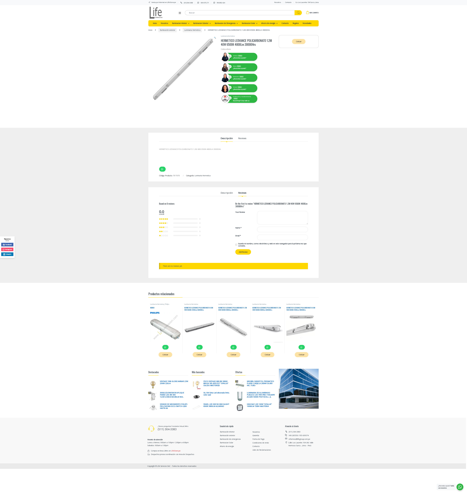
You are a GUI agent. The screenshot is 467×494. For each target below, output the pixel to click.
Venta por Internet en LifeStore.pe (163, 2)
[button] (215, 37)
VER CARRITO (314, 13)
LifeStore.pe (175, 451)
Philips (167, 304)
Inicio (155, 23)
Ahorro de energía (268, 23)
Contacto (288, 2)
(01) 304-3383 (188, 3)
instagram (8, 249)
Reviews (242, 138)
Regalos (296, 23)
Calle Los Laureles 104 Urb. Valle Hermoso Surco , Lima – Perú (300, 444)
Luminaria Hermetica (192, 30)
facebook (8, 244)
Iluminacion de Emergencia (225, 23)
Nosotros (277, 2)
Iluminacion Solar (248, 23)
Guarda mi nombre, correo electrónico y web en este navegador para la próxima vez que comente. (272, 245)
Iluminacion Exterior (200, 23)
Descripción (227, 138)
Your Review (240, 212)
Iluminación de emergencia (230, 439)
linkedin (8, 254)
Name (238, 228)
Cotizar (298, 41)
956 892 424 (220, 3)
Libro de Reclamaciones (261, 450)
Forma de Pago (258, 439)
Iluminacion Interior (179, 23)
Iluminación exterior (167, 30)
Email (238, 236)
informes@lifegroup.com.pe (299, 439)
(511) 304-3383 (294, 432)
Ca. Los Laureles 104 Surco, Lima (307, 2)
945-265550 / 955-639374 (299, 435)
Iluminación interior (227, 432)
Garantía (255, 435)
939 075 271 (204, 3)
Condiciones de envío (260, 443)
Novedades (307, 23)
